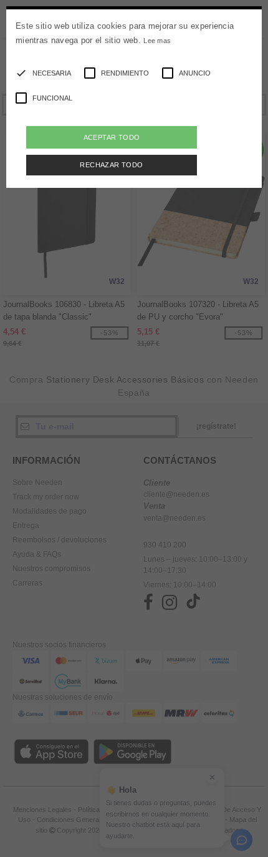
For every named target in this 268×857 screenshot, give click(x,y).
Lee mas (157, 40)
